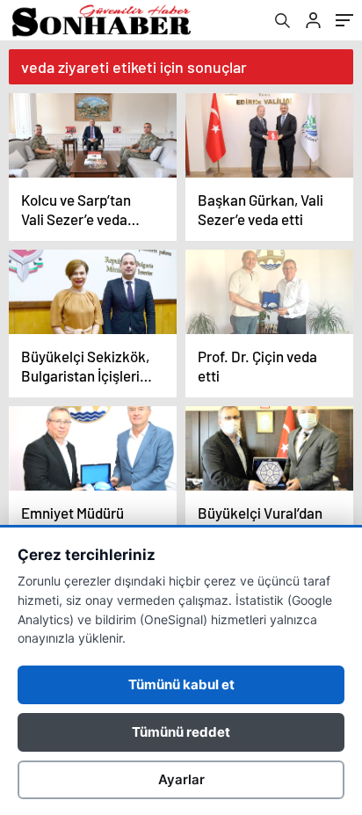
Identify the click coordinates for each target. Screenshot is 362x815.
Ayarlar (181, 779)
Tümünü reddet (181, 732)
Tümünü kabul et (181, 684)
